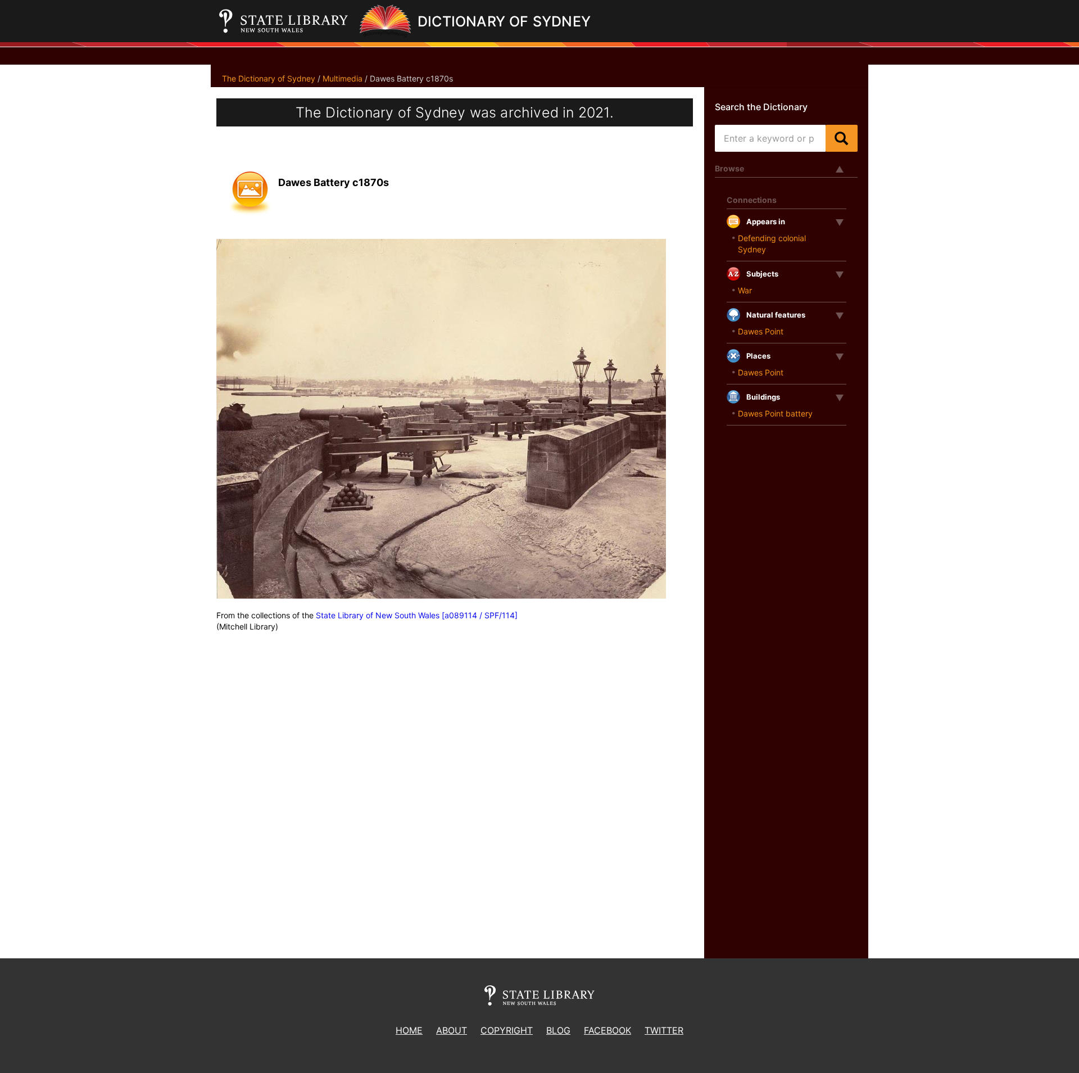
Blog (558, 1030)
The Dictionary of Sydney (268, 78)
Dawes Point (760, 331)
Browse (729, 168)
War (745, 290)
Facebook (607, 1030)
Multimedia (342, 78)
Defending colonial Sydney (772, 243)
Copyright (506, 1030)
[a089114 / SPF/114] (480, 615)
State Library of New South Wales (377, 615)
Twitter (664, 1030)
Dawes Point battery (775, 413)
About (451, 1030)
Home (409, 1030)
